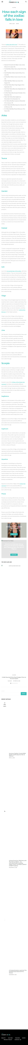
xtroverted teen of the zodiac (14, 271)
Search (23, 693)
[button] (10, 683)
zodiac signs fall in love (11, 44)
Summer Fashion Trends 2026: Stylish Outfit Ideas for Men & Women (17, 755)
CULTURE (14, 7)
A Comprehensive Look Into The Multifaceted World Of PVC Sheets (18, 972)
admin (17, 23)
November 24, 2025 (13, 867)
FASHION (17, 1037)
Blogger (10, 680)
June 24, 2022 (12, 551)
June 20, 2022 (12, 530)
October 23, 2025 (16, 680)
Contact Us (18, 1039)
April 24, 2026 (12, 757)
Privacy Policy (8, 1039)
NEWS (23, 1037)
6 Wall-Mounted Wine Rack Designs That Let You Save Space (14, 678)
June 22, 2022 (12, 23)
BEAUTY (14, 525)
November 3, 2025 (13, 974)
